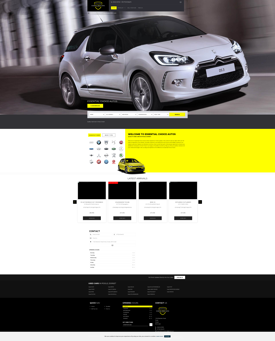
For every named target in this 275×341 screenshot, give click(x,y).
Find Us (140, 8)
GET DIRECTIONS (128, 322)
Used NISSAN (131, 291)
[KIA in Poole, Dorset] (106, 149)
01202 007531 (116, 2)
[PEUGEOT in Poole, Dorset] (113, 155)
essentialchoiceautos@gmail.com (165, 331)
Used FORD (91, 289)
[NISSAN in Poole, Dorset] (106, 155)
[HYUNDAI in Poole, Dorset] (99, 149)
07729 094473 (127, 2)
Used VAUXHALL (112, 294)
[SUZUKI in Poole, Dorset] (91, 162)
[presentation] (75, 202)
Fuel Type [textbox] (157, 114)
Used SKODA (170, 291)
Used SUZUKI (91, 294)
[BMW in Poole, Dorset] (99, 142)
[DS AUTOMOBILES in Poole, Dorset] (113, 142)
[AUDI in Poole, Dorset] (91, 142)
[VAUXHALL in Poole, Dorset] (99, 162)
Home (114, 8)
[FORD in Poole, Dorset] (91, 149)
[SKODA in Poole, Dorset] (121, 155)
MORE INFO (92, 218)
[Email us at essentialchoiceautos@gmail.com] (180, 2)
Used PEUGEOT (151, 291)
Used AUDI (91, 287)
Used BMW (111, 287)
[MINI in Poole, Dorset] (91, 155)
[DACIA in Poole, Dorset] (106, 142)
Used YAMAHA (151, 294)
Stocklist (120, 8)
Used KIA (130, 289)
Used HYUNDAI (112, 289)
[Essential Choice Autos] (162, 315)
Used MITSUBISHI (112, 291)
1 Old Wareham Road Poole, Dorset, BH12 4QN (103, 13)
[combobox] (97, 114)
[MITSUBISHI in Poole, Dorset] (99, 155)
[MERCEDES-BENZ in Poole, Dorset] (121, 149)
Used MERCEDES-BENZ (173, 289)
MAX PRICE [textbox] (125, 114)
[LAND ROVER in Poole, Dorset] (113, 149)
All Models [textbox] (109, 114)
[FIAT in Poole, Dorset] (121, 142)
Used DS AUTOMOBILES (153, 287)
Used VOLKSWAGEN (133, 294)
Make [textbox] (91, 114)
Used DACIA (131, 287)
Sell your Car (131, 8)
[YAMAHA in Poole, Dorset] (113, 162)
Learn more (159, 336)
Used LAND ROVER (152, 289)
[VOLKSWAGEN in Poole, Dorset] (106, 162)
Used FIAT (169, 287)
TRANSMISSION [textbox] (142, 114)
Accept (167, 336)
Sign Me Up (180, 277)
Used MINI (91, 291)
